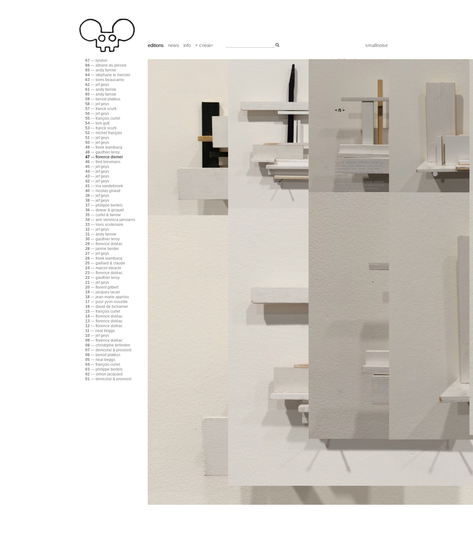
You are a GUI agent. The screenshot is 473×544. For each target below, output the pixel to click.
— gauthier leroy (102, 152)
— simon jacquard (104, 374)
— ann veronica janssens (110, 219)
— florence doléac (104, 244)
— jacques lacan (102, 292)
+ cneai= (204, 45)
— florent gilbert (101, 287)
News (173, 45)
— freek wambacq (103, 147)
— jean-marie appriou (107, 297)
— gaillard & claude (105, 263)
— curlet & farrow (103, 215)
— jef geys (97, 84)
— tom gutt (97, 123)
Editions (156, 45)
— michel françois (103, 133)
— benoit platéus (102, 99)
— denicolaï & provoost (108, 350)
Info (187, 45)
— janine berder (102, 248)
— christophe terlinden (107, 345)
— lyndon (96, 60)
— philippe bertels (104, 205)
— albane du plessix (105, 65)
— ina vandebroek (104, 186)
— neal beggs (100, 330)
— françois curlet (102, 118)
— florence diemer (104, 157)
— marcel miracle (103, 268)
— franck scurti (100, 108)
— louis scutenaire (104, 224)
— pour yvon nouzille (106, 302)
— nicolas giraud (102, 191)
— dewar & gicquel (104, 210)
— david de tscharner (106, 306)
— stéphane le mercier (107, 75)
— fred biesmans (102, 162)
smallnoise (376, 45)
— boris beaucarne (104, 80)
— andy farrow (100, 70)
